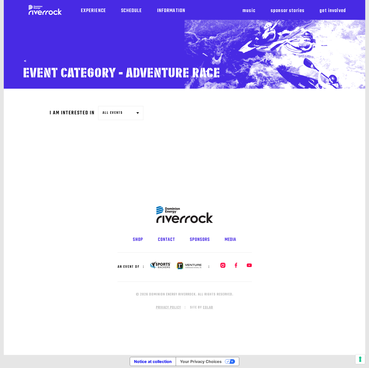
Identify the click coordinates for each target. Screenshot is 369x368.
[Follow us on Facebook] (233, 267)
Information (171, 11)
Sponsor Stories (287, 11)
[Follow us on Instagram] (220, 267)
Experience (93, 11)
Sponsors (200, 239)
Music (249, 11)
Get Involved (333, 11)
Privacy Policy (168, 307)
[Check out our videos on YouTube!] (246, 267)
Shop (138, 239)
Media (230, 239)
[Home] (45, 10)
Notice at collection (153, 361)
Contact (166, 239)
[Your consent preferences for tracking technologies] (360, 359)
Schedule (131, 11)
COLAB (208, 307)
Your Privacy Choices (201, 361)
